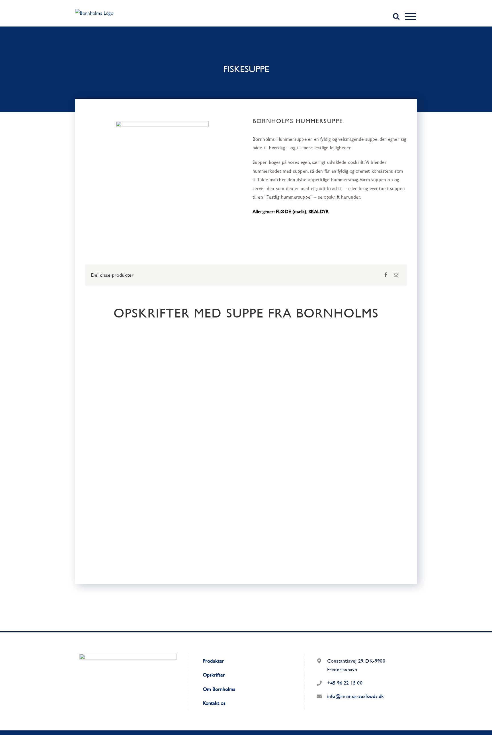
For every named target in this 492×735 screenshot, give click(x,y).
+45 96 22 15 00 (344, 683)
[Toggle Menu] (410, 16)
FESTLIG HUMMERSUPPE (164, 441)
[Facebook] (386, 275)
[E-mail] (396, 275)
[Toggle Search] (396, 16)
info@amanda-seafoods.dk (355, 696)
